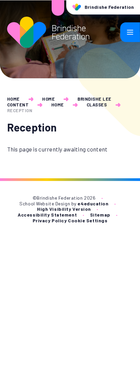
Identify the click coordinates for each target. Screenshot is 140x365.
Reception (20, 110)
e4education (92, 203)
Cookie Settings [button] (87, 220)
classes (97, 104)
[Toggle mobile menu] (130, 32)
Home (13, 99)
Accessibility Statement (47, 215)
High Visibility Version (64, 209)
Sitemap (100, 215)
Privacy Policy (50, 220)
